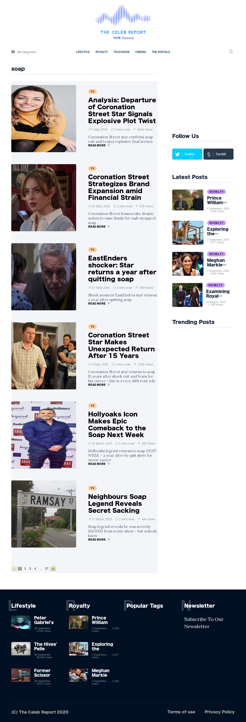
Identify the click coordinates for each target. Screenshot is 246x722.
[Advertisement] (209, 96)
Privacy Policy (220, 712)
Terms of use (181, 712)
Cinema (140, 52)
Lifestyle (83, 52)
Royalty (102, 52)
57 (47, 568)
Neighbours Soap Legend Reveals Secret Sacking (117, 503)
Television (121, 52)
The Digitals (161, 52)
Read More (97, 145)
